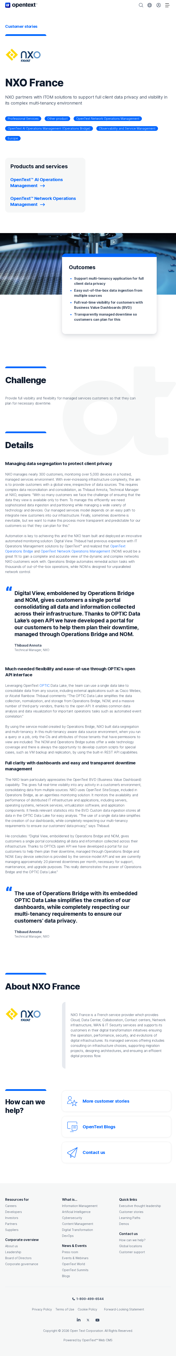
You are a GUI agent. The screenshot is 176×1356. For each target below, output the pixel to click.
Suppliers (11, 1230)
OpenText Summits (75, 1270)
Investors (11, 1218)
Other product (57, 118)
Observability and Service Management (127, 128)
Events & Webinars (75, 1258)
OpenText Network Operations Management (107, 118)
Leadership (13, 1252)
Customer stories (131, 1212)
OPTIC (44, 685)
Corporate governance (21, 1264)
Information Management (79, 1206)
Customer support (132, 1252)
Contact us (94, 1152)
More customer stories (106, 1101)
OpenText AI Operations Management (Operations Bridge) (49, 128)
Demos (124, 1224)
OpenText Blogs (99, 1126)
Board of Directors (18, 1258)
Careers (11, 1206)
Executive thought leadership (140, 1206)
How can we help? (132, 1240)
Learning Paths (129, 1218)
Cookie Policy (87, 1309)
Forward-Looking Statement (124, 1309)
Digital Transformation (77, 1230)
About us (11, 1246)
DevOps (68, 1236)
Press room (70, 1252)
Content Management (77, 1224)
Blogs (66, 1276)
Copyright (50, 1330)
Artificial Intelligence (76, 1212)
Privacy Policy (42, 1309)
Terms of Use (64, 1309)
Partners (11, 1224)
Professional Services (23, 118)
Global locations (130, 1246)
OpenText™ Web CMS (97, 1340)
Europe (13, 138)
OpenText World (73, 1264)
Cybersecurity (72, 1218)
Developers (13, 1212)
